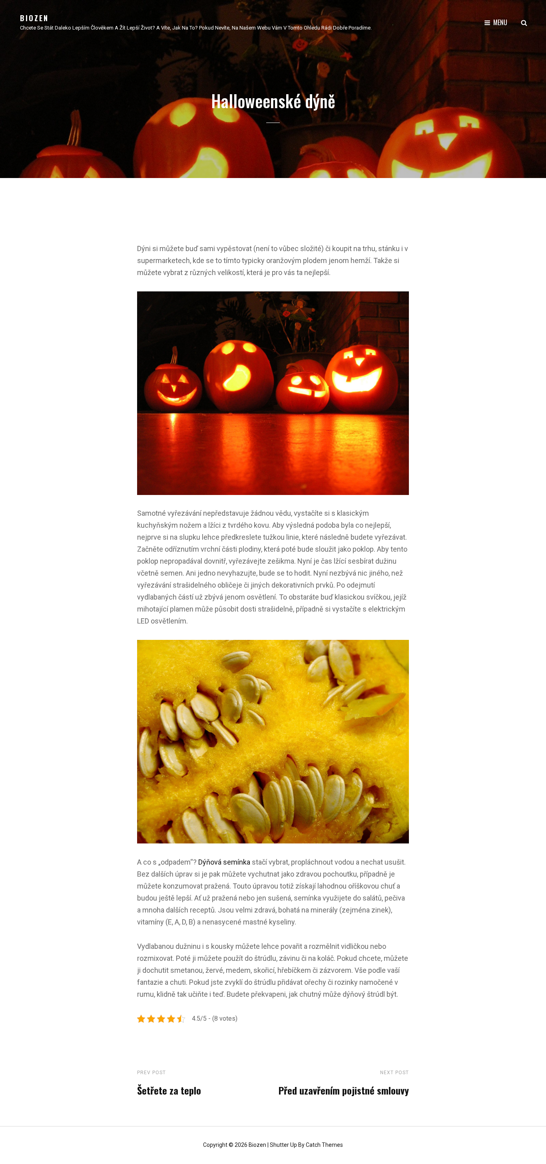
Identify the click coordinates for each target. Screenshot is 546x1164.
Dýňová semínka (224, 862)
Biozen (34, 18)
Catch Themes (324, 1145)
